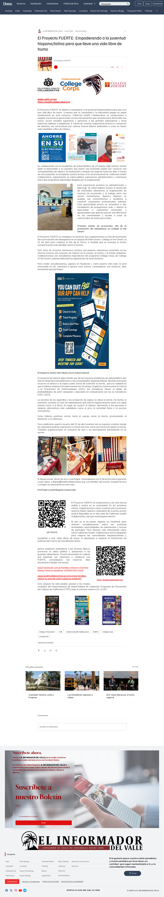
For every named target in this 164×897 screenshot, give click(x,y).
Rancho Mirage (25, 875)
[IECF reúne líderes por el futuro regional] (121, 681)
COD (60, 632)
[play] (56, 67)
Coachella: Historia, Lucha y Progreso (41, 696)
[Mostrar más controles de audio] (122, 67)
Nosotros (75, 866)
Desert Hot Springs (27, 871)
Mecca (44, 871)
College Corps (108, 632)
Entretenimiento (64, 875)
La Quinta (23, 866)
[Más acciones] (125, 31)
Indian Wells (46, 875)
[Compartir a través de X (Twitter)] (44, 650)
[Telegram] (25, 890)
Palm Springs (24, 861)
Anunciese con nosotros (80, 861)
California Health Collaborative (77, 632)
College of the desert (47, 632)
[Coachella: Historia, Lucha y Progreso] (43, 681)
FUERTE (96, 632)
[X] (11, 890)
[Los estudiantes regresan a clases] (82, 681)
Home (7, 3)
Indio (7, 861)
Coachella (9, 866)
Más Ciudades (63, 861)
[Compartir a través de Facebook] (39, 650)
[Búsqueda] (127, 4)
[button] (17, 11)
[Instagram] (15, 890)
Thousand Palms (48, 861)
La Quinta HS (44, 636)
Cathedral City (11, 871)
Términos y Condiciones (31, 881)
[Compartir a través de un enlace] (50, 650)
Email (17, 806)
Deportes (61, 871)
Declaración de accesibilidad (72, 881)
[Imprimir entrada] (56, 650)
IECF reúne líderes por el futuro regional (120, 696)
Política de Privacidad (50, 881)
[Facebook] (6, 890)
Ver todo (135, 667)
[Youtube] (20, 890)
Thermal (45, 866)
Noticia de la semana (45, 642)
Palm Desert (10, 875)
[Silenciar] (117, 67)
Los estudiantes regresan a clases (80, 696)
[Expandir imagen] (56, 76)
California (61, 866)
